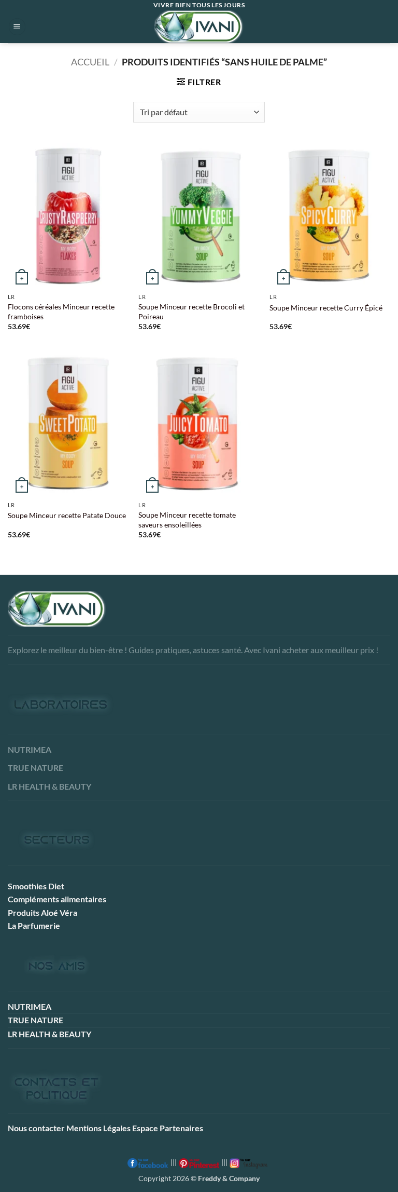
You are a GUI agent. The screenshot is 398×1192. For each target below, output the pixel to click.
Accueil (90, 61)
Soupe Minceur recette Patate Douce (67, 515)
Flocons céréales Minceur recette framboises (61, 311)
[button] (17, 26)
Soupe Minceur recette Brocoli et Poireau (191, 311)
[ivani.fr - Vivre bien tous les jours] (199, 26)
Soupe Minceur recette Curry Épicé (325, 307)
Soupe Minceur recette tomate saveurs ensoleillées (187, 519)
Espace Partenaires (167, 1128)
